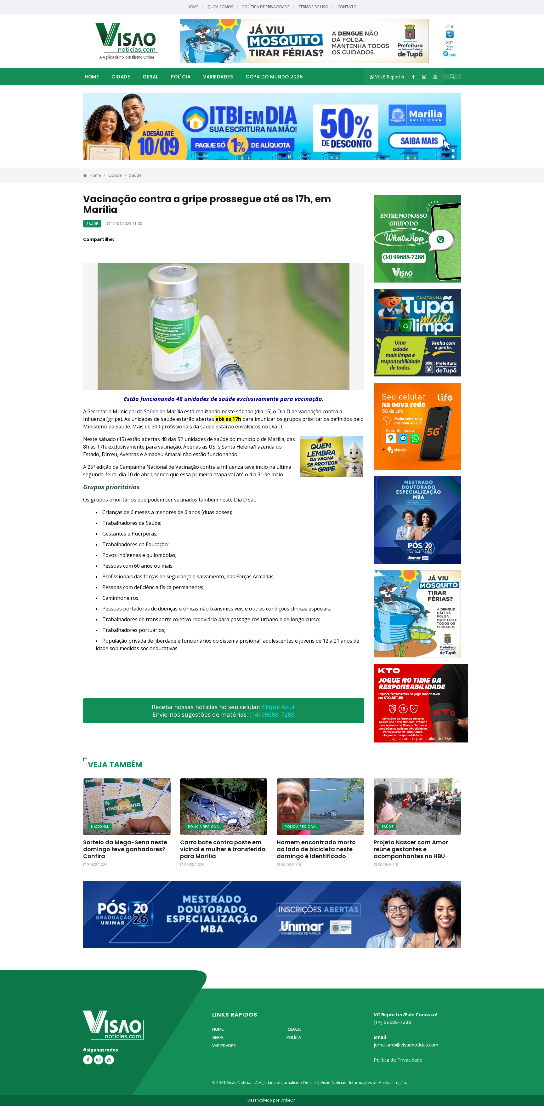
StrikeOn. (288, 1100)
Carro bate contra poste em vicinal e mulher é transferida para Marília (223, 849)
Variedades (218, 76)
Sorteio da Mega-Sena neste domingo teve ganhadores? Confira (125, 849)
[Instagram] (424, 77)
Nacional (100, 826)
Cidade (120, 76)
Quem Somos (220, 6)
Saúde (135, 175)
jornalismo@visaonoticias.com (406, 1044)
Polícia (181, 76)
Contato (347, 6)
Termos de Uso (313, 6)
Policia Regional (204, 826)
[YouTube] (435, 77)
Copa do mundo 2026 (274, 76)
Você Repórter (389, 77)
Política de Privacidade (265, 6)
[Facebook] (413, 77)
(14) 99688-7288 (272, 714)
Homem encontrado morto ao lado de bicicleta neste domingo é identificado (316, 849)
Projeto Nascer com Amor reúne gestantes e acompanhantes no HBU (411, 849)
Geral (150, 76)
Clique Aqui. (279, 707)
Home (193, 6)
